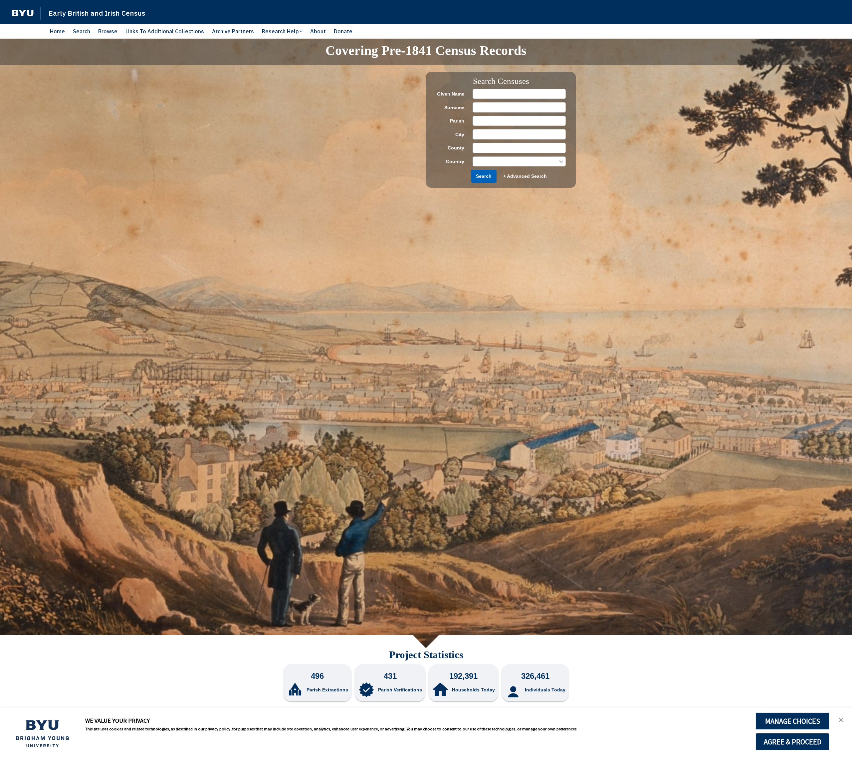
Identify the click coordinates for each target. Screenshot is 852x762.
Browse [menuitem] (107, 31)
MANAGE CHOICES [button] (792, 721)
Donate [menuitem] (343, 31)
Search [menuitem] (81, 31)
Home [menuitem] (57, 31)
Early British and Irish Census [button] (97, 13)
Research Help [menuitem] (280, 31)
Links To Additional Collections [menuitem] (164, 31)
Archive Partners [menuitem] (233, 31)
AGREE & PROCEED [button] (792, 741)
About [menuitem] (318, 31)
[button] (22, 13)
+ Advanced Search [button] (525, 176)
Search (484, 176)
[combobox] (516, 161)
